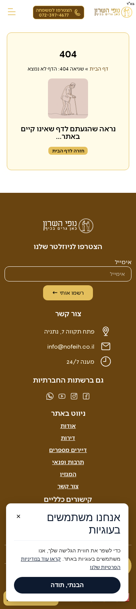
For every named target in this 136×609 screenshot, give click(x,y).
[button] (12, 12)
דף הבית (99, 68)
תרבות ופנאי (68, 461)
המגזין (68, 473)
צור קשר (68, 485)
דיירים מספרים (68, 449)
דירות (68, 437)
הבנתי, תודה (67, 585)
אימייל (123, 262)
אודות (68, 425)
